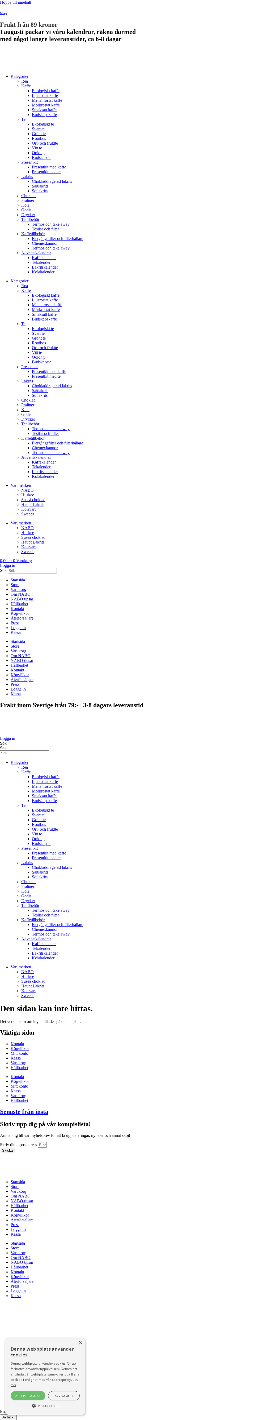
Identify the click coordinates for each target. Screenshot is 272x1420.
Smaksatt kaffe (44, 110)
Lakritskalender (45, 267)
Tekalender (41, 262)
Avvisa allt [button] (64, 1396)
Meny (3, 13)
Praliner (27, 200)
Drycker (28, 214)
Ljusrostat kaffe (45, 95)
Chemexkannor (45, 243)
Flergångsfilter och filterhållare (57, 238)
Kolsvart (28, 509)
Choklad (28, 195)
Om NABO (21, 594)
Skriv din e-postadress (19, 1144)
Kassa (16, 632)
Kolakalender (43, 272)
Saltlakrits (40, 186)
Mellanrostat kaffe (47, 100)
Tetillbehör (30, 219)
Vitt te (37, 148)
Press (15, 623)
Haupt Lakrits (32, 504)
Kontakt (17, 608)
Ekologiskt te (43, 124)
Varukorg (18, 589)
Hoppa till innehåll (15, 2)
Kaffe (26, 86)
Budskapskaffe (44, 114)
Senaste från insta (24, 1111)
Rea (24, 81)
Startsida (18, 580)
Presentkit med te (46, 172)
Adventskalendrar (36, 253)
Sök (3, 570)
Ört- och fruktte (45, 143)
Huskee (27, 495)
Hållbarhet (19, 604)
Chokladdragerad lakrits (52, 181)
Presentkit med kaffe (49, 167)
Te (23, 119)
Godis (26, 210)
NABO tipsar (22, 599)
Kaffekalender (44, 257)
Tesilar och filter (45, 229)
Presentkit (29, 162)
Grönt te (39, 133)
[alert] (45, 1376)
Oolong (38, 152)
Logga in (18, 627)
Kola (25, 205)
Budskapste (41, 157)
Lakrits (27, 176)
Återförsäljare (22, 618)
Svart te (38, 129)
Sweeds (27, 514)
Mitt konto (19, 1053)
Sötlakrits (40, 191)
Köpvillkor (20, 613)
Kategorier (19, 76)
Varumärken (21, 485)
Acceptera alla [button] (28, 1396)
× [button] (80, 1343)
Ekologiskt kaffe (46, 90)
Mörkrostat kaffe (46, 105)
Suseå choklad (33, 499)
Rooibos (39, 138)
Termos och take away (51, 224)
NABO (27, 490)
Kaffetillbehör (33, 234)
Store (15, 584)
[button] (45, 1405)
